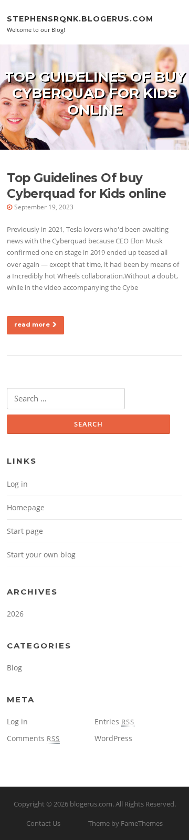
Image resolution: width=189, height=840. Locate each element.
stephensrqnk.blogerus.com (80, 18)
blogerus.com (91, 804)
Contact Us (43, 823)
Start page (25, 531)
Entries (114, 721)
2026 (15, 614)
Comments (33, 738)
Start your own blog (41, 554)
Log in (17, 484)
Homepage (26, 507)
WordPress (113, 738)
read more (32, 324)
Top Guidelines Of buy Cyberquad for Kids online (86, 186)
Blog (14, 668)
